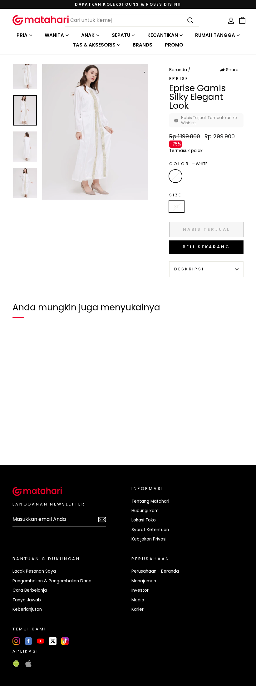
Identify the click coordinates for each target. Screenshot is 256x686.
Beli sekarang (206, 247)
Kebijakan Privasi (148, 539)
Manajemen (143, 581)
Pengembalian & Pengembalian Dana (51, 581)
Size (175, 195)
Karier (137, 609)
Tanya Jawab (26, 600)
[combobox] (132, 20)
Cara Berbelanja (29, 590)
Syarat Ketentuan (150, 530)
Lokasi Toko (143, 520)
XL (176, 206)
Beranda (178, 70)
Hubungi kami (145, 511)
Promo (174, 45)
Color (188, 163)
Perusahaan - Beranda (155, 571)
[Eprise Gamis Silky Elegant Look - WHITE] (21, 438)
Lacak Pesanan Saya (34, 571)
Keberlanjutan (27, 609)
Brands (142, 45)
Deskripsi (189, 269)
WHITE (175, 176)
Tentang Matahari (150, 501)
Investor (140, 590)
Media (137, 600)
